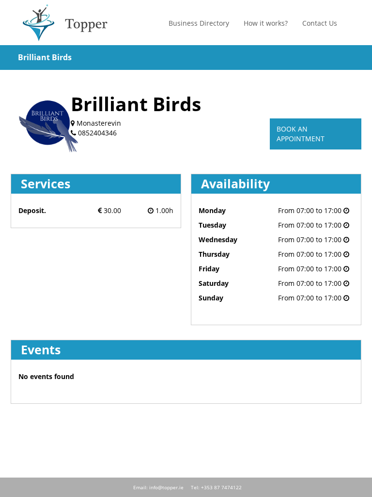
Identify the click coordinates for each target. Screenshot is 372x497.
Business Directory (199, 23)
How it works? (266, 23)
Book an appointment (301, 133)
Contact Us (319, 23)
